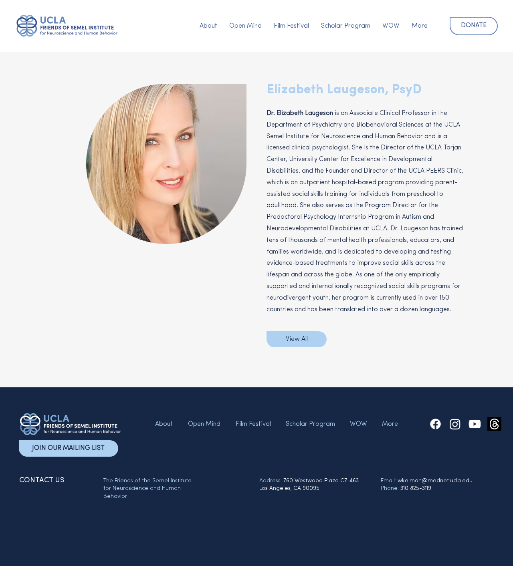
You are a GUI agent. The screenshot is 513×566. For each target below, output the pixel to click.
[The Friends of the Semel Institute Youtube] (475, 424)
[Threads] (494, 424)
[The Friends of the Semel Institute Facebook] (435, 424)
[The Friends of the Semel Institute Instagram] (455, 424)
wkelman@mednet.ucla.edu (435, 481)
